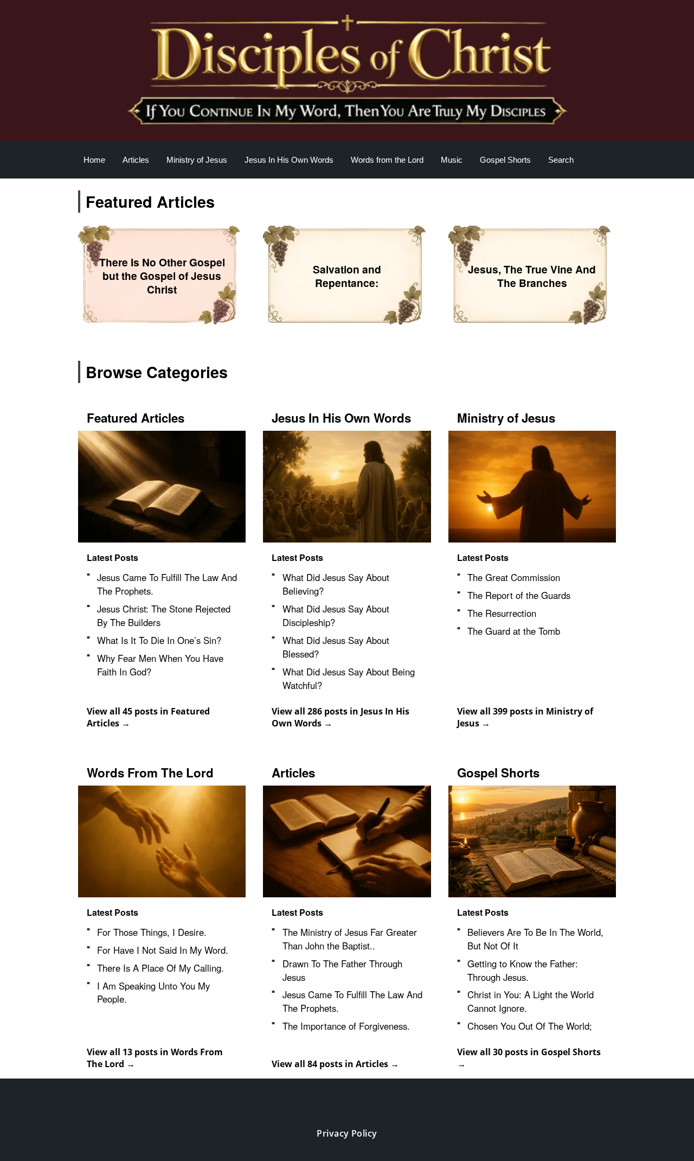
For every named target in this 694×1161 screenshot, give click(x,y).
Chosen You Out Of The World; (531, 1025)
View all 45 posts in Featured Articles (148, 717)
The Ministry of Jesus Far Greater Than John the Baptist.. (349, 939)
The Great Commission (513, 577)
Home (94, 159)
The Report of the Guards (518, 595)
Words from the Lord (387, 159)
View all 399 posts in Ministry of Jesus (525, 717)
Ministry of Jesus (196, 159)
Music (451, 159)
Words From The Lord (150, 772)
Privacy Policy (347, 1133)
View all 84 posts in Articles (331, 1064)
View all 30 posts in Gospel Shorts (529, 1052)
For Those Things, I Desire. (152, 932)
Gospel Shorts (505, 159)
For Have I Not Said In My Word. (162, 949)
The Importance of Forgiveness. (347, 1025)
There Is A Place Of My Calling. (160, 967)
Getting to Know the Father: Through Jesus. (522, 970)
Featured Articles (135, 417)
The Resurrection (501, 613)
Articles (136, 159)
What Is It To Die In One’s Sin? (159, 640)
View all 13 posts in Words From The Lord (155, 1058)
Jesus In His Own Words (289, 159)
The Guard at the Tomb (513, 630)
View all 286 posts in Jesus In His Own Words (340, 717)
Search (561, 159)
